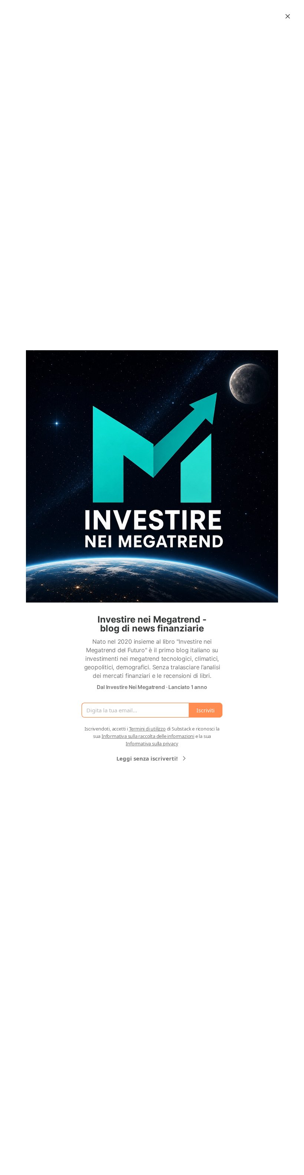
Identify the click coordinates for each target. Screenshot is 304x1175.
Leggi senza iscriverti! (147, 758)
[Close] (287, 16)
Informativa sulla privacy (152, 743)
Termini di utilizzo (147, 728)
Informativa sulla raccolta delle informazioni (148, 736)
